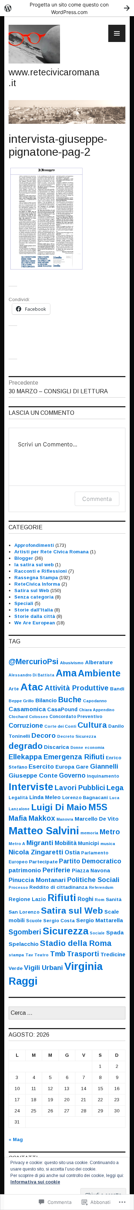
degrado (26, 746)
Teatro (41, 955)
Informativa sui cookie (35, 1182)
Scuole (34, 920)
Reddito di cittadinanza (58, 887)
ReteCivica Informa (37, 584)
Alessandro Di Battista (31, 675)
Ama (66, 673)
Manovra (64, 819)
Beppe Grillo (21, 701)
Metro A (17, 843)
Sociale (97, 933)
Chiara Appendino (96, 710)
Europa (64, 767)
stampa (16, 955)
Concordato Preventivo (75, 716)
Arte (14, 688)
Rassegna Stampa (36, 577)
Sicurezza (65, 931)
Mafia (18, 818)
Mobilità (65, 843)
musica (107, 843)
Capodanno (95, 701)
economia (94, 747)
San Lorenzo (24, 912)
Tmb (57, 954)
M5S (98, 807)
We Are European (34, 622)
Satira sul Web (31, 590)
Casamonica (27, 709)
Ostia (72, 852)
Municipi (88, 843)
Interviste (31, 786)
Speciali (23, 603)
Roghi (85, 899)
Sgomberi (25, 932)
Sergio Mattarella (99, 920)
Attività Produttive (77, 688)
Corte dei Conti (60, 726)
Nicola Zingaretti (36, 852)
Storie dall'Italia (33, 610)
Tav (29, 955)
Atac (31, 687)
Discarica (56, 747)
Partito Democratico (90, 861)
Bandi (117, 688)
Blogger (23, 558)
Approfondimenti (34, 545)
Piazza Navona (91, 870)
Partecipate (43, 861)
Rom (99, 899)
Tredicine (112, 954)
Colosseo (38, 716)
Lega (115, 788)
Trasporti (83, 954)
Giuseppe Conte (33, 775)
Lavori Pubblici (80, 788)
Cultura (92, 725)
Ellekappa (25, 757)
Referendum (101, 887)
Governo (72, 775)
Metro (110, 832)
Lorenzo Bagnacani (85, 797)
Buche (69, 699)
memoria (89, 833)
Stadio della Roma (75, 943)
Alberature (99, 662)
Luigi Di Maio (59, 807)
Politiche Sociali (93, 879)
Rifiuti (62, 897)
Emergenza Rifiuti (74, 757)
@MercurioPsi (34, 661)
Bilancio (46, 700)
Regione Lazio (27, 899)
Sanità (113, 899)
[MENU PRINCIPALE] (116, 33)
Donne (76, 747)
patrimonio (25, 870)
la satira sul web (34, 564)
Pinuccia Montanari (37, 880)
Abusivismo (72, 663)
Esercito (41, 766)
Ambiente (99, 673)
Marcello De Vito (97, 819)
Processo (18, 887)
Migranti (39, 842)
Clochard (18, 716)
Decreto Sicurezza (76, 736)
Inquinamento (103, 776)
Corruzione (26, 725)
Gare (82, 767)
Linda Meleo (45, 797)
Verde (16, 968)
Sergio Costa (59, 920)
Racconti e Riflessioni (40, 571)
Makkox (42, 818)
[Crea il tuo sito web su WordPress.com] (67, 8)
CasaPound (62, 709)
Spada (115, 932)
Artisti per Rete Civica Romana (51, 551)
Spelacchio (24, 944)
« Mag (16, 1139)
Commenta (97, 498)
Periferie (56, 870)
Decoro (43, 735)
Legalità (18, 797)
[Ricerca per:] (67, 1013)
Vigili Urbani (43, 967)
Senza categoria (34, 597)
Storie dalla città (34, 616)
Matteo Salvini (44, 830)
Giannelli (104, 766)
